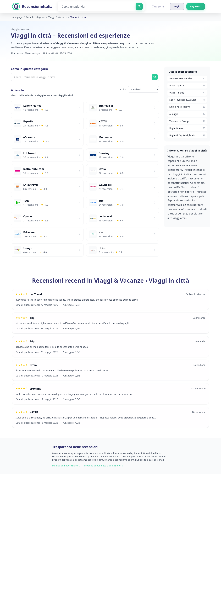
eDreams (35, 388)
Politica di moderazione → (66, 465)
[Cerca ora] (155, 77)
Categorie (158, 6)
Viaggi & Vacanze (20, 29)
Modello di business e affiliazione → (103, 465)
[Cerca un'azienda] (139, 6)
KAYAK (34, 412)
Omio (33, 365)
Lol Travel (36, 294)
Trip (32, 318)
